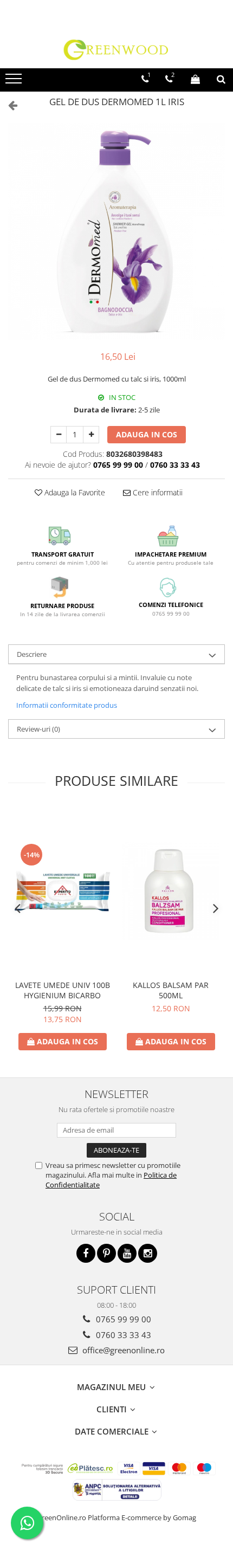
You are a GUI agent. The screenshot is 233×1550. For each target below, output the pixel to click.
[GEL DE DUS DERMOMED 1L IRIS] (116, 231)
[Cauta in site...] (221, 79)
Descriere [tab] (32, 654)
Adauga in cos (146, 434)
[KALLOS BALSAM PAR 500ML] (170, 891)
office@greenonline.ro (122, 1350)
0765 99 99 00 (122, 1319)
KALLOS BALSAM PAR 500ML (171, 990)
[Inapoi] (8, 105)
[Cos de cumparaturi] (195, 79)
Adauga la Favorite (73, 492)
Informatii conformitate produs (66, 705)
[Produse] (14, 82)
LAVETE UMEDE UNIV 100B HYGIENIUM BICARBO (62, 990)
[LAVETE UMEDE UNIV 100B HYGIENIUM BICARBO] (62, 891)
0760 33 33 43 (122, 1334)
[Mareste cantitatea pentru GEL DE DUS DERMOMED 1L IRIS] (91, 434)
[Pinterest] (106, 1253)
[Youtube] (127, 1253)
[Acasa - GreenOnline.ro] (116, 49)
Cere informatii (157, 492)
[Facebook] (85, 1253)
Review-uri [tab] (38, 729)
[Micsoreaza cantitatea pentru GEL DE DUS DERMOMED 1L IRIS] (58, 434)
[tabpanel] (116, 231)
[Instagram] (147, 1253)
